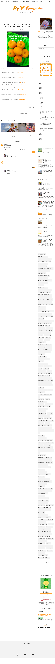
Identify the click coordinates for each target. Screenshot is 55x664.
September (42, 101)
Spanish (39, 510)
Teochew (46, 529)
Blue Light (40, 304)
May (40, 106)
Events (39, 349)
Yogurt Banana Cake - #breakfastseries (46, 123)
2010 (40, 138)
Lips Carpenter (41, 413)
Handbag (48, 378)
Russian (48, 491)
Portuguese (40, 469)
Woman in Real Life (22, 99)
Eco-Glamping (41, 342)
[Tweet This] (29, 107)
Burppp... (40, 313)
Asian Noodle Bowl (43, 127)
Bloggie (47, 301)
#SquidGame (40, 273)
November (42, 98)
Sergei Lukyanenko (42, 502)
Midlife (39, 427)
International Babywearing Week (45, 394)
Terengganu (40, 531)
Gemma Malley (41, 370)
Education (40, 344)
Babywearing (46, 294)
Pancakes (40, 460)
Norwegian (40, 447)
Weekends (40, 548)
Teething (40, 529)
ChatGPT (40, 318)
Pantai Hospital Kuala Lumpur (44, 462)
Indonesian (40, 392)
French (39, 366)
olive (5, 161)
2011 (40, 137)
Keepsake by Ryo (41, 401)
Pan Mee (47, 457)
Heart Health (41, 382)
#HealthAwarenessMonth (43, 261)
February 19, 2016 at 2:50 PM (11, 171)
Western (47, 548)
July (40, 103)
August (41, 102)
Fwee (39, 368)
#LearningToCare (41, 263)
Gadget (44, 368)
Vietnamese (40, 543)
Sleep (39, 507)
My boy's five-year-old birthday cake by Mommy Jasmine (48, 150)
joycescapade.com (41, 31)
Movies (48, 440)
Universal (18, 22)
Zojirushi (40, 557)
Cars (49, 316)
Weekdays (47, 545)
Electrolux (40, 347)
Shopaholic (40, 505)
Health (49, 380)
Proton (39, 474)
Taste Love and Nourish (24, 79)
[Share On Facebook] (30, 107)
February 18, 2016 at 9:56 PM (11, 156)
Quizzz (46, 474)
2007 (40, 142)
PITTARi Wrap (40, 457)
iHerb (46, 557)
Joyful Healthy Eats (23, 84)
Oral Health (40, 455)
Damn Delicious (21, 92)
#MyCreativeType (41, 266)
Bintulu (48, 299)
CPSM (44, 316)
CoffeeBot (48, 328)
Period (39, 467)
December (42, 97)
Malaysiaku (46, 418)
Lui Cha (48, 413)
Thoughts (40, 533)
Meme (39, 425)
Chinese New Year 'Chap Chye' (45, 124)
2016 (40, 96)
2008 (40, 140)
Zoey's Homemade (41, 555)
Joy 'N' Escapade (17, 659)
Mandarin (48, 420)
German (48, 370)
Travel (47, 533)
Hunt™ (39, 385)
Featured (40, 354)
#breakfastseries (41, 282)
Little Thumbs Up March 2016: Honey (46, 111)
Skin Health (48, 505)
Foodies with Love (42, 363)
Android (40, 292)
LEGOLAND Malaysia (42, 408)
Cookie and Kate (20, 77)
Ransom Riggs (46, 481)
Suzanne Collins (41, 524)
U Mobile (46, 536)
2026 (40, 83)
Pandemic (47, 460)
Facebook (40, 351)
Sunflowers (40, 519)
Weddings (40, 545)
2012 (40, 135)
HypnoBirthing (48, 385)
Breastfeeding (41, 311)
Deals (39, 335)
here (21, 82)
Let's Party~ (40, 411)
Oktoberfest (48, 447)
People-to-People (41, 464)
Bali (48, 297)
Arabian (46, 292)
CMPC (39, 316)
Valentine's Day (41, 541)
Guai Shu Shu (20, 72)
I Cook (39, 387)
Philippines (47, 467)
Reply (33, 152)
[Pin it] (33, 107)
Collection (40, 330)
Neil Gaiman (48, 442)
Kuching (46, 406)
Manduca (40, 423)
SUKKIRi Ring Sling (41, 493)
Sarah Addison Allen (42, 498)
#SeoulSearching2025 (42, 270)
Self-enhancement (41, 500)
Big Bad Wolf (41, 299)
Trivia (39, 536)
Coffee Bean (40, 328)
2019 (40, 92)
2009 (40, 139)
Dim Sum (39, 337)
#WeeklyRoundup (41, 278)
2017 (40, 94)
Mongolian (40, 435)
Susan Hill (49, 519)
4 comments (4, 107)
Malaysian (40, 420)
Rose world (6, 144)
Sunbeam (47, 517)
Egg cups (47, 344)
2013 (40, 134)
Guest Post (40, 378)
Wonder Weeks (41, 550)
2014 (40, 133)
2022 (40, 88)
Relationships (41, 488)
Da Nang (47, 332)
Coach (46, 325)
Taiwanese (48, 526)
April (41, 107)
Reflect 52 (40, 486)
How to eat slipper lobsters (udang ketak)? (47, 240)
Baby (39, 294)
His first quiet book (43, 125)
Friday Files (46, 366)
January (41, 130)
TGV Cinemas (40, 526)
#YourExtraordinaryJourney (44, 280)
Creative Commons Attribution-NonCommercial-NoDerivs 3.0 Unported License (44, 614)
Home (48, 382)
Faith (47, 351)
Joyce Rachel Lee (10, 155)
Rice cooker (40, 491)
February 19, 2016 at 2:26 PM (8, 163)
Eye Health (47, 349)
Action (39, 285)
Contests (48, 330)
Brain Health (41, 306)
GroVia (46, 375)
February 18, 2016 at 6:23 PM (8, 145)
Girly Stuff (40, 373)
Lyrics (39, 415)
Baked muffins (41, 297)
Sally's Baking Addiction (21, 87)
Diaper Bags (46, 335)
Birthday (40, 301)
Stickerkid (40, 517)
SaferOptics (40, 495)
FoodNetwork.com (23, 94)
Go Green (48, 373)
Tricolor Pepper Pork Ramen (44, 119)
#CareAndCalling (41, 256)
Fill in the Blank (41, 356)
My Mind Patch (20, 89)
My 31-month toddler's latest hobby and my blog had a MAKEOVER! (48, 202)
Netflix (39, 445)
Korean (39, 406)
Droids (46, 337)
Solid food (45, 507)
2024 (40, 86)
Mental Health (47, 425)
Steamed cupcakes (41, 514)
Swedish (49, 524)
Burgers (49, 311)
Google (39, 375)
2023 (40, 87)
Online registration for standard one (45, 450)
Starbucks (40, 512)
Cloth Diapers (46, 323)
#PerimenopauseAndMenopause (44, 268)
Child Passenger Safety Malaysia (44, 320)
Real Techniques (41, 483)
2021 (40, 89)
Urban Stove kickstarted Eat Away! (45, 113)
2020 (40, 91)
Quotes (39, 476)
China (39, 323)
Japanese (40, 399)
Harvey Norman (41, 380)
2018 (40, 93)
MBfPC (46, 415)
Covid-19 (40, 332)
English (47, 347)
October (41, 99)
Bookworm (48, 304)
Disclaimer (34, 659)
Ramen (39, 481)
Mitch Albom (47, 427)
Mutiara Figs (40, 442)
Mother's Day (41, 440)
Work (48, 550)
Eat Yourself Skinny (26, 97)
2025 (40, 84)
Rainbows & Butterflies (43, 479)
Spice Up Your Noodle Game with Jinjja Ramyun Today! (47, 183)
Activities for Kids (42, 287)
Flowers (40, 361)
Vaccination (48, 538)
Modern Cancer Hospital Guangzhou (45, 431)
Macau (39, 418)
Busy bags (48, 313)
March (41, 108)
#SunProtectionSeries (42, 275)
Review (49, 488)
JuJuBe (46, 399)
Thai (48, 531)
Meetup (46, 423)
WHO (47, 543)
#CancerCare (40, 254)
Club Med (40, 325)
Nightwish (46, 445)
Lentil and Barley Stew (43, 112)
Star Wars (46, 510)
